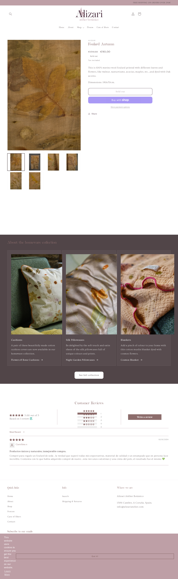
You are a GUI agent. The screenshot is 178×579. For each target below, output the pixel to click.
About (10, 501)
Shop (9, 506)
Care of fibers (14, 516)
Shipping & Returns (72, 501)
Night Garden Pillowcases (80, 360)
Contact (11, 521)
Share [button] (94, 114)
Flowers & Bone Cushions (25, 360)
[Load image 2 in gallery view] (34, 162)
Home (10, 496)
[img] (17, 440)
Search (65, 496)
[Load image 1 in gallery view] (16, 162)
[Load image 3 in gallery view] (53, 162)
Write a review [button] (145, 417)
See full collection (89, 375)
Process (11, 511)
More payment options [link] (120, 107)
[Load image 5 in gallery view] (16, 180)
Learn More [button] (7, 573)
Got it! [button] (95, 556)
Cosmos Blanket (130, 360)
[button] (10, 14)
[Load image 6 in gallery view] (34, 180)
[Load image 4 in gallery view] (72, 162)
